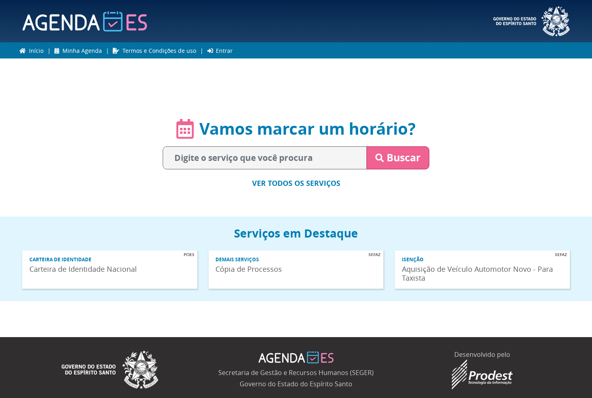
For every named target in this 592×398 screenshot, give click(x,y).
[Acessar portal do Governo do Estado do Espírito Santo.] (531, 21)
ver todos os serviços (296, 183)
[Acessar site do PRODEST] (482, 373)
